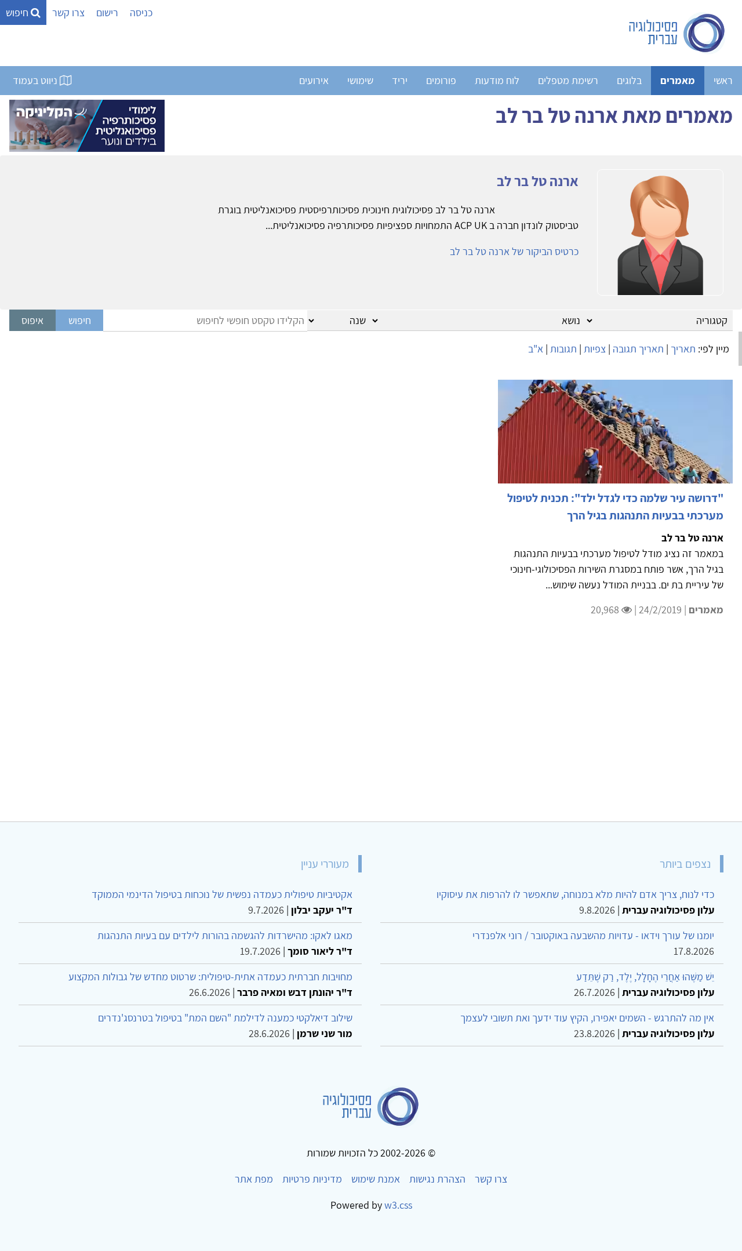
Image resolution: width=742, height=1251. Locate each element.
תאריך (683, 348)
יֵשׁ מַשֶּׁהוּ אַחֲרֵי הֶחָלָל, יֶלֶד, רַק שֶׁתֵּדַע (645, 976)
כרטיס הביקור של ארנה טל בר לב (514, 251)
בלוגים (629, 80)
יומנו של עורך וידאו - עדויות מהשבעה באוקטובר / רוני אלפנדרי (593, 935)
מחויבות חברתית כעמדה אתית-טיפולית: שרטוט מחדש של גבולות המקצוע (210, 976)
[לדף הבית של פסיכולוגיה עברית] (677, 33)
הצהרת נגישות (437, 1178)
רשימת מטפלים (568, 80)
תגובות (563, 348)
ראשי (723, 80)
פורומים (441, 80)
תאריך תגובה (638, 348)
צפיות (595, 348)
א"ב (535, 348)
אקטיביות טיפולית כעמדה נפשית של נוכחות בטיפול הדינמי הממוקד (222, 894)
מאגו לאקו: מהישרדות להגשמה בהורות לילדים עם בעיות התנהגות (224, 935)
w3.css (398, 1205)
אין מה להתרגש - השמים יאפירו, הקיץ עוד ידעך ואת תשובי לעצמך (587, 1017)
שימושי (360, 80)
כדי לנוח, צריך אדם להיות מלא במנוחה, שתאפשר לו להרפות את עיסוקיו (575, 894)
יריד (400, 80)
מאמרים (677, 80)
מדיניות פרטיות (312, 1178)
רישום (107, 12)
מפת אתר (254, 1178)
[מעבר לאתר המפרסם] (87, 124)
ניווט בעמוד (36, 80)
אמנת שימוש (375, 1178)
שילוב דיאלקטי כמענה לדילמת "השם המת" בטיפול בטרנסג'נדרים (225, 1017)
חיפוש (18, 12)
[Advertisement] (385, 726)
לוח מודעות (497, 80)
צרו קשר (68, 12)
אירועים (314, 80)
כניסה (141, 12)
